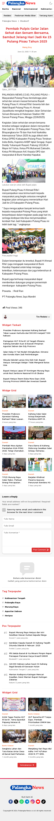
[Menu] (3, 3)
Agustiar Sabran (13, 611)
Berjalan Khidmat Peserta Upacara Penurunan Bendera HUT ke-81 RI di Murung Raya (40, 481)
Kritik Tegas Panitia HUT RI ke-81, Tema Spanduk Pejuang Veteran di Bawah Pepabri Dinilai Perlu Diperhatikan (13, 722)
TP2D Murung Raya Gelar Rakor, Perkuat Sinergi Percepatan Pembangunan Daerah (12, 481)
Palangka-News (9, 21)
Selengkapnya (26, 765)
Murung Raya (11, 607)
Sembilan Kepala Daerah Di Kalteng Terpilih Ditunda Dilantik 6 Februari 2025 (29, 644)
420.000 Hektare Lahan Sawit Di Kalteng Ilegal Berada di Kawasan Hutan (28, 665)
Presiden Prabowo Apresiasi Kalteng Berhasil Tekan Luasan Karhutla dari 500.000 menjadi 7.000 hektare (26, 333)
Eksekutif (24, 21)
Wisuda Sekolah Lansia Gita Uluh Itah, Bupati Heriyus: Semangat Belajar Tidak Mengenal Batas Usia (26, 362)
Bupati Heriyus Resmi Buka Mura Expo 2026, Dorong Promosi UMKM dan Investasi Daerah (24, 380)
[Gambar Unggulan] (27, 86)
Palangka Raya (12, 602)
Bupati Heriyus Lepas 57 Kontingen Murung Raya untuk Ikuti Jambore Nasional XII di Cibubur (26, 372)
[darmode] (51, 3)
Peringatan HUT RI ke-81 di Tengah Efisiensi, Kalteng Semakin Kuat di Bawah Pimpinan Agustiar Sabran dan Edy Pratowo (24, 343)
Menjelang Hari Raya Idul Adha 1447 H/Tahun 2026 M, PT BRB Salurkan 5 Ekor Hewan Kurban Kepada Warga (39, 753)
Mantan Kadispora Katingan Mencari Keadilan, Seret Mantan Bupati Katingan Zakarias (28, 677)
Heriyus (9, 615)
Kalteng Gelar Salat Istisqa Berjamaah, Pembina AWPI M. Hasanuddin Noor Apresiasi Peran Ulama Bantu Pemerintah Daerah (39, 422)
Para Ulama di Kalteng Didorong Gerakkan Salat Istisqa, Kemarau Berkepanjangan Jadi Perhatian (40, 450)
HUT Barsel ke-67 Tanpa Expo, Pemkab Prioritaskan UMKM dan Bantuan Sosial (39, 721)
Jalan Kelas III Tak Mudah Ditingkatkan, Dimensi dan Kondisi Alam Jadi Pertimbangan (25, 353)
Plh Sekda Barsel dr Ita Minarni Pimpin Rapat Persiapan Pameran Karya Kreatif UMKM (30, 654)
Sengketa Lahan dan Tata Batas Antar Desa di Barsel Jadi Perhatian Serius (13, 752)
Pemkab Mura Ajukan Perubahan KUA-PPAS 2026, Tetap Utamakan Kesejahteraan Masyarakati (13, 450)
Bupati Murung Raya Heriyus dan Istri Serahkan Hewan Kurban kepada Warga (28, 633)
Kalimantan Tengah (15, 598)
